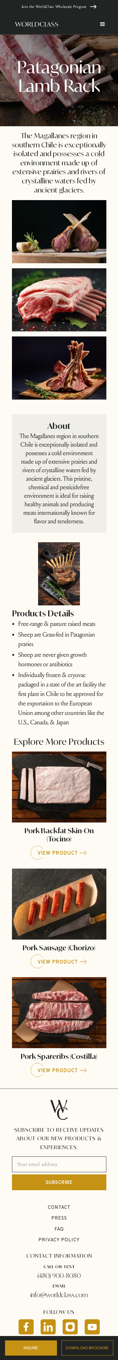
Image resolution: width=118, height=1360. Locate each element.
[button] (99, 24)
